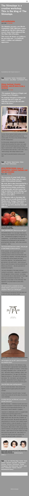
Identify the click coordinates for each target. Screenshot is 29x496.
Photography (4, 466)
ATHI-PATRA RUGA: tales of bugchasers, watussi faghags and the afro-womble (14, 170)
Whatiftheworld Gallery (7, 469)
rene (10, 173)
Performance (13, 163)
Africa (5, 461)
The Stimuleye (9, 5)
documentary (7, 78)
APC (5, 162)
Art (9, 461)
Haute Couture (5, 79)
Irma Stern (14, 462)
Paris (26, 79)
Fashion (14, 78)
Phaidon (22, 464)
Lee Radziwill (20, 79)
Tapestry (14, 467)
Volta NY (19, 467)
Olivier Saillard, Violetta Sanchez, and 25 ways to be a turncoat (13, 86)
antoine (10, 23)
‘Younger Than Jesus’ (17, 201)
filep (12, 89)
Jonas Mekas (13, 79)
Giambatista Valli (20, 78)
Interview (8, 462)
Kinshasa (3, 464)
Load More (14, 474)
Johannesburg (22, 462)
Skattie (21, 466)
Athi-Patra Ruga (14, 461)
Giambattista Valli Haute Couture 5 (10, 72)
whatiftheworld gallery (18, 452)
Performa (9, 464)
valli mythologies (8, 21)
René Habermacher (13, 466)
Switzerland (8, 467)
